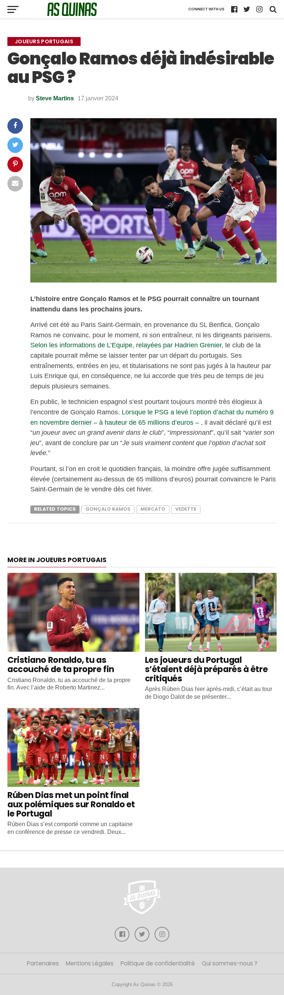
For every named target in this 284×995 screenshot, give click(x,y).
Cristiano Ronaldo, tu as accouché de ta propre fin (60, 664)
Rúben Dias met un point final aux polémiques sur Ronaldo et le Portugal (71, 804)
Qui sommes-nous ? (229, 963)
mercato (153, 509)
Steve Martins (55, 98)
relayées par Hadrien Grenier (179, 345)
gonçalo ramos (108, 509)
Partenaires (43, 963)
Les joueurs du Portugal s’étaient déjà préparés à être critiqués (206, 669)
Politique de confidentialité (158, 963)
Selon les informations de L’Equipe (81, 345)
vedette (185, 509)
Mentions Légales (90, 963)
